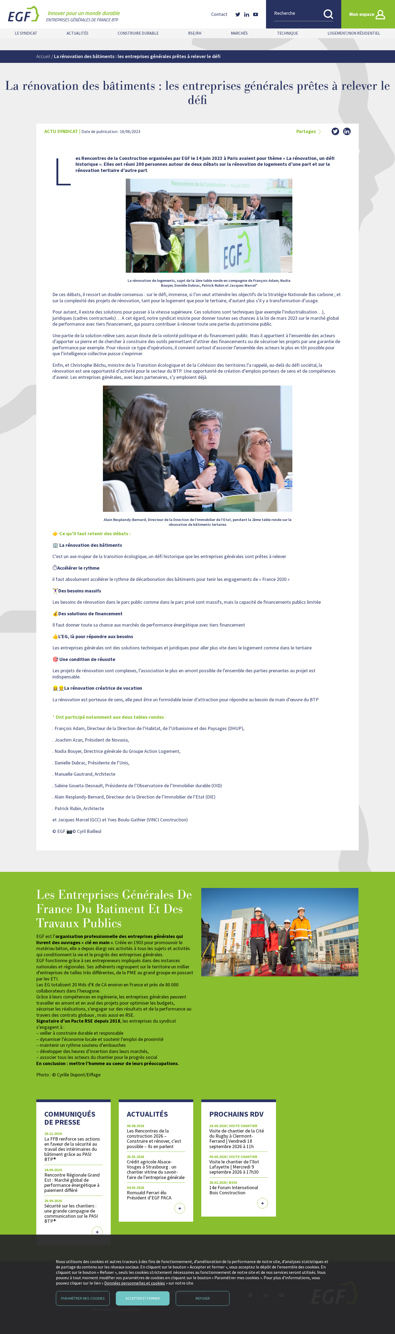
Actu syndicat (61, 131)
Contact (219, 14)
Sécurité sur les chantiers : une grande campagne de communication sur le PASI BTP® (71, 1213)
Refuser (203, 1298)
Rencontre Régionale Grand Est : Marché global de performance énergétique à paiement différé (72, 1182)
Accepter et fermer (142, 1298)
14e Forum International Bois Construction (233, 1190)
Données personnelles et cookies (134, 1283)
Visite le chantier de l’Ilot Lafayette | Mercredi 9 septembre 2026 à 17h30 (234, 1167)
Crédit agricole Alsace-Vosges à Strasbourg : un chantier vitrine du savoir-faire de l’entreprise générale (156, 1169)
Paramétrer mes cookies (83, 1298)
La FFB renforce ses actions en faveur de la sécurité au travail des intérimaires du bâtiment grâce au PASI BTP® (72, 1149)
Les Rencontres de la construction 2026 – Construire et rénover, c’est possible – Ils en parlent (154, 1138)
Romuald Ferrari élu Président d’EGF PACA (149, 1195)
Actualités (77, 33)
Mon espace (361, 14)
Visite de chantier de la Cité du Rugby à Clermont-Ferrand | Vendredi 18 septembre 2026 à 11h (236, 1138)
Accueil (43, 56)
